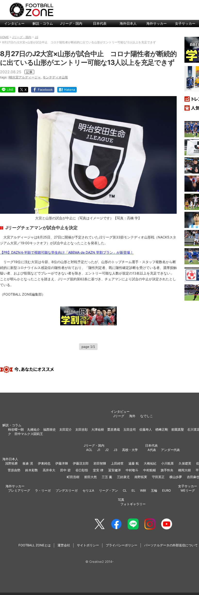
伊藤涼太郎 (81, 463)
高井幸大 (49, 470)
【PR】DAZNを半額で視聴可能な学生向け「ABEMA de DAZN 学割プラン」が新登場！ (66, 252)
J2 (107, 450)
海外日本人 (128, 23)
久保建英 (185, 463)
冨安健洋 (114, 470)
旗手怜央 (167, 470)
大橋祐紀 (150, 463)
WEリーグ (188, 490)
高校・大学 (130, 450)
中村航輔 (149, 470)
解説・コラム (43, 23)
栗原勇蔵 (113, 429)
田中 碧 (65, 470)
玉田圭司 (129, 429)
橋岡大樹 (184, 470)
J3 (115, 450)
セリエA (88, 490)
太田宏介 (65, 429)
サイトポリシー (88, 545)
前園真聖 (177, 429)
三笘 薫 (107, 477)
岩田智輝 (99, 463)
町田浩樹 (73, 477)
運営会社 (64, 545)
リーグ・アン (108, 490)
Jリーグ (118, 416)
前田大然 (90, 477)
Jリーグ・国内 (71, 23)
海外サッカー (156, 23)
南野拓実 (140, 477)
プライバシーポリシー (121, 545)
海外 (132, 416)
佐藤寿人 (145, 429)
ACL (89, 450)
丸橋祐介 (33, 429)
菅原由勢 (14, 470)
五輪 (154, 490)
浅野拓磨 (11, 463)
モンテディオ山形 (55, 77)
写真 (121, 500)
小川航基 (167, 463)
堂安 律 (98, 470)
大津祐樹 (97, 429)
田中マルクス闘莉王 (29, 434)
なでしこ (146, 416)
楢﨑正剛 (161, 429)
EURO (166, 490)
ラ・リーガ (43, 490)
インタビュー (14, 23)
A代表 (152, 450)
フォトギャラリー (133, 504)
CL (125, 490)
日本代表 (100, 23)
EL (133, 490)
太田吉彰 (81, 429)
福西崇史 (49, 429)
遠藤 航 (133, 463)
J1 (98, 450)
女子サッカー (187, 486)
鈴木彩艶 (31, 470)
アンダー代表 (170, 450)
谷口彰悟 (81, 470)
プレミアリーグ (19, 490)
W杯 (143, 490)
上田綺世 (117, 463)
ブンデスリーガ (67, 490)
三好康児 (123, 477)
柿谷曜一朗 (16, 429)
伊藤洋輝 (61, 463)
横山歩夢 (175, 477)
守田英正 (158, 477)
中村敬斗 (132, 470)
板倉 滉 (28, 463)
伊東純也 (44, 463)
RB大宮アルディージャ (24, 77)
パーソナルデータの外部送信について (171, 545)
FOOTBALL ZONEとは (34, 545)
